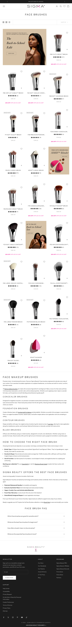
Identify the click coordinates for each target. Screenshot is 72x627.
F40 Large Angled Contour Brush (13, 283)
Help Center (6, 588)
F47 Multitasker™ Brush (59, 206)
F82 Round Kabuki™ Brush (13, 209)
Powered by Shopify (44, 622)
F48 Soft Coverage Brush (58, 96)
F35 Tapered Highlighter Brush (59, 319)
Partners (58, 577)
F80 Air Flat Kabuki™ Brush (13, 93)
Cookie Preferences (8, 602)
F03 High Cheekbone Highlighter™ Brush (36, 283)
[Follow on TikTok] (26, 617)
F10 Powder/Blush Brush (36, 322)
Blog (39, 577)
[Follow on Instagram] (13, 617)
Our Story (40, 563)
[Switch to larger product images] (3, 22)
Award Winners (42, 572)
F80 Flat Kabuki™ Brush (59, 54)
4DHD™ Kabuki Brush (36, 170)
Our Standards (42, 566)
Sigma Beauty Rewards (62, 569)
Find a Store (59, 575)
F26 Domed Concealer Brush (58, 132)
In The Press (41, 575)
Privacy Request (7, 594)
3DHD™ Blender (36, 357)
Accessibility (6, 591)
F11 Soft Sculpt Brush (13, 135)
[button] (36, 625)
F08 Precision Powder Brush (36, 135)
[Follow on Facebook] (4, 617)
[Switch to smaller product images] (6, 22)
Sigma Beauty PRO (61, 563)
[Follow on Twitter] (8, 617)
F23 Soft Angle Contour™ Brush (13, 245)
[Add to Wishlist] (67, 33)
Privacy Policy (6, 608)
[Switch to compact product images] (9, 22)
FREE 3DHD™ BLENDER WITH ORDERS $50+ (36, 1)
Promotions (59, 572)
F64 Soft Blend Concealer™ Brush (13, 361)
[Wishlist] (64, 6)
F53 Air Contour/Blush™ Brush (59, 245)
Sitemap (5, 611)
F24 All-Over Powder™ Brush (58, 283)
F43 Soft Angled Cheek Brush (36, 93)
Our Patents (41, 569)
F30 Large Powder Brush (13, 322)
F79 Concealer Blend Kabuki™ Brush (36, 206)
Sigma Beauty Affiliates (62, 566)
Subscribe (9, 577)
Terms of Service (7, 605)
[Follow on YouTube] (22, 617)
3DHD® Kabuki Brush (13, 170)
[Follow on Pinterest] (17, 617)
